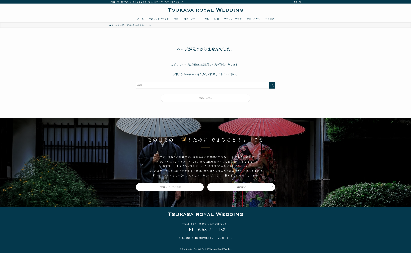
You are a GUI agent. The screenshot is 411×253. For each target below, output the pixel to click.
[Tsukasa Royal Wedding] (205, 10)
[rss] (300, 2)
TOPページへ (205, 98)
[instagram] (295, 2)
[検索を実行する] (272, 85)
